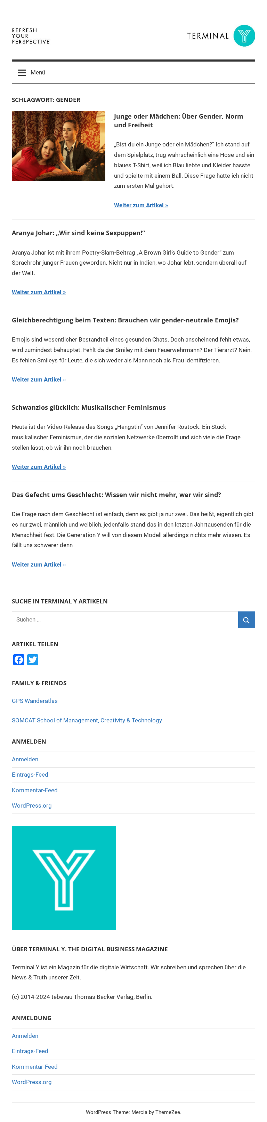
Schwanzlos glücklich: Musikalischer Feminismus (89, 407)
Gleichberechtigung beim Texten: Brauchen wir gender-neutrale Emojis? (125, 320)
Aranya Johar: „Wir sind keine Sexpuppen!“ (78, 233)
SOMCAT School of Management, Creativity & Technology (87, 720)
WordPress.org (32, 805)
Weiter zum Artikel (139, 205)
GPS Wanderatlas (35, 700)
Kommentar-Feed (35, 790)
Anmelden (25, 759)
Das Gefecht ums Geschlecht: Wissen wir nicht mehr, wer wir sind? (116, 494)
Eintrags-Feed (30, 774)
